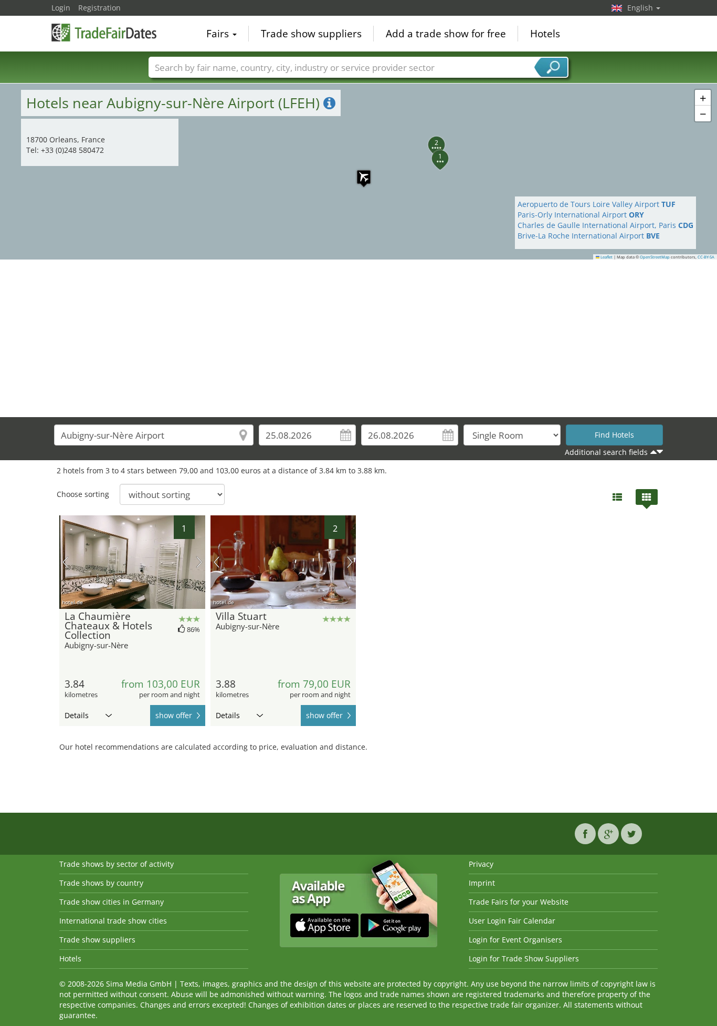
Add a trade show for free (446, 33)
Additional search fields (606, 452)
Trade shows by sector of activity (116, 864)
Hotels (545, 33)
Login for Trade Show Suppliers (524, 958)
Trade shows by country (101, 883)
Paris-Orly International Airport (581, 215)
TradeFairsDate (103, 32)
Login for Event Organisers (515, 940)
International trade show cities (113, 921)
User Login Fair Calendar (512, 921)
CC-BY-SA (706, 257)
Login (60, 8)
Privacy (481, 864)
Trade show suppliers (311, 33)
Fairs (218, 33)
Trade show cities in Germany (111, 902)
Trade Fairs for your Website (518, 902)
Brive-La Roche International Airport (589, 236)
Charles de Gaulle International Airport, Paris (605, 225)
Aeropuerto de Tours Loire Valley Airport (597, 204)
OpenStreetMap (655, 257)
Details (77, 715)
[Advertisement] (358, 338)
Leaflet (606, 257)
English (641, 8)
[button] (358, 172)
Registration (99, 8)
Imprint (482, 883)
